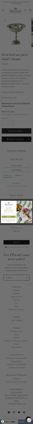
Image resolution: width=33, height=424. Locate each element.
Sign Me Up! (8, 216)
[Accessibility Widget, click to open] (2, 421)
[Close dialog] (31, 202)
